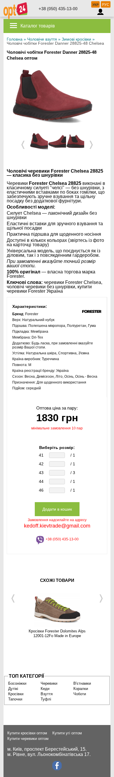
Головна (15, 39)
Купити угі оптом (67, 733)
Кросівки (15, 694)
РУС (105, 5)
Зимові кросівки (76, 39)
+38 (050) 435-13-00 (58, 8)
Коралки (80, 688)
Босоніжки (17, 683)
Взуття (47, 694)
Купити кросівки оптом (27, 733)
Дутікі (13, 688)
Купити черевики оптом (28, 738)
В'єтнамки (82, 683)
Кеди (45, 688)
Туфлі (46, 699)
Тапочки (15, 699)
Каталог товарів (37, 25)
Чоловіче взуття (42, 39)
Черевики (49, 683)
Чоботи (79, 694)
